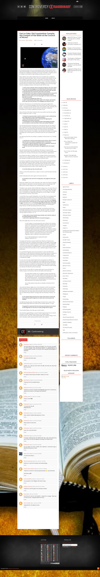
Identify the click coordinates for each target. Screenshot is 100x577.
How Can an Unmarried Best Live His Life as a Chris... (71, 147)
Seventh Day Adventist (68, 317)
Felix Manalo (66, 250)
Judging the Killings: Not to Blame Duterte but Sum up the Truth (74, 70)
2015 (64, 174)
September (67, 118)
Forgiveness (66, 255)
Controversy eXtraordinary (13, 568)
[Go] (81, 6)
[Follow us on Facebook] (18, 6)
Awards (64, 194)
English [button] (80, 1)
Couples (65, 225)
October (66, 115)
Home (46, 18)
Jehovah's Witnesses (68, 273)
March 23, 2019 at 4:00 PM (35, 413)
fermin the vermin (29, 468)
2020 (64, 105)
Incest (64, 268)
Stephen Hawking (67, 322)
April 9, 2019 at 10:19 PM (32, 494)
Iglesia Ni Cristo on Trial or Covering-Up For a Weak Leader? (74, 39)
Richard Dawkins (67, 309)
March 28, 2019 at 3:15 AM (38, 486)
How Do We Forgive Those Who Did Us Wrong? (70, 137)
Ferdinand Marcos (67, 252)
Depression (65, 237)
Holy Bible (30, 40)
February (66, 160)
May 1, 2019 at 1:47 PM (36, 503)
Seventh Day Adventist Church (70, 319)
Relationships (66, 304)
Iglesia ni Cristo (66, 265)
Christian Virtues (67, 215)
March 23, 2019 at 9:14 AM (35, 387)
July (65, 124)
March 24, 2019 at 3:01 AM (35, 428)
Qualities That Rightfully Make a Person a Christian (71, 156)
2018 (64, 166)
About (53, 18)
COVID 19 (65, 228)
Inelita (25, 396)
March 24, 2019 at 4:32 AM (35, 444)
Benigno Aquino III (67, 199)
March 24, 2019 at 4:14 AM (35, 435)
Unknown (26, 344)
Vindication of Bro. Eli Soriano (70, 332)
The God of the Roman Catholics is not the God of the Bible (74, 65)
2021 (64, 102)
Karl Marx (65, 278)
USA (64, 330)
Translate (73, 546)
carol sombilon (28, 479)
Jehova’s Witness (67, 270)
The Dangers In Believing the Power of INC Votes (74, 59)
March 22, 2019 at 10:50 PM (35, 344)
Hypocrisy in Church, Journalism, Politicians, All (74, 43)
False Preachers (67, 247)
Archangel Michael (67, 189)
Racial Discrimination (68, 301)
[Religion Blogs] (65, 376)
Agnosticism (66, 186)
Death (64, 234)
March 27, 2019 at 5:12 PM (38, 479)
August (66, 121)
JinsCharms (27, 380)
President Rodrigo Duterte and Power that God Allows (74, 53)
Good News (66, 258)
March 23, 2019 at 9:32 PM (35, 420)
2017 (64, 169)
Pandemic (65, 286)
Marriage (65, 283)
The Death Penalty (67, 327)
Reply (25, 352)
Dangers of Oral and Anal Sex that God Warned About (75, 48)
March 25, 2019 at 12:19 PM (39, 461)
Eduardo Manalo (67, 242)
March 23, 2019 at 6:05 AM (36, 380)
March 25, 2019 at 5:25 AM (35, 453)
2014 (64, 177)
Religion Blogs (64, 377)
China (64, 207)
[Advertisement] (50, 26)
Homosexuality (66, 263)
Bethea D (26, 387)
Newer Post (20, 530)
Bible (64, 202)
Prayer (64, 296)
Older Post (56, 530)
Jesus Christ (66, 276)
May (65, 129)
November (67, 113)
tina (25, 494)
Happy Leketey (28, 486)
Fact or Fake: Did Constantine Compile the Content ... (70, 143)
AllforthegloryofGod (29, 372)
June (65, 126)
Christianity (66, 217)
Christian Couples (67, 210)
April (65, 132)
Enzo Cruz (26, 453)
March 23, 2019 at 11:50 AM (34, 396)
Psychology (66, 299)
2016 (64, 172)
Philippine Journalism (68, 291)
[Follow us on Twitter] (21, 6)
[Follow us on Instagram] (24, 6)
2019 (64, 108)
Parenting (65, 288)
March (66, 135)
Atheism (65, 192)
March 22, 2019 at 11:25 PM (35, 363)
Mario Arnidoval (28, 461)
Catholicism (66, 205)
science (65, 314)
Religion (65, 306)
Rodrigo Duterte (67, 312)
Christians (65, 220)
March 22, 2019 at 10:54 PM (35, 356)
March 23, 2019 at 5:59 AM (41, 372)
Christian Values (67, 212)
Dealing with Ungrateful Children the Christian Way (71, 231)
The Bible (65, 325)
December (67, 110)
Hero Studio (27, 503)
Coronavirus (66, 223)
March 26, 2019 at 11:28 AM (40, 468)
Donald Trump (66, 239)
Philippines (65, 294)
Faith (64, 245)
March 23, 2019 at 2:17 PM (35, 404)
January (66, 163)
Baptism (65, 197)
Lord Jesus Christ (67, 281)
